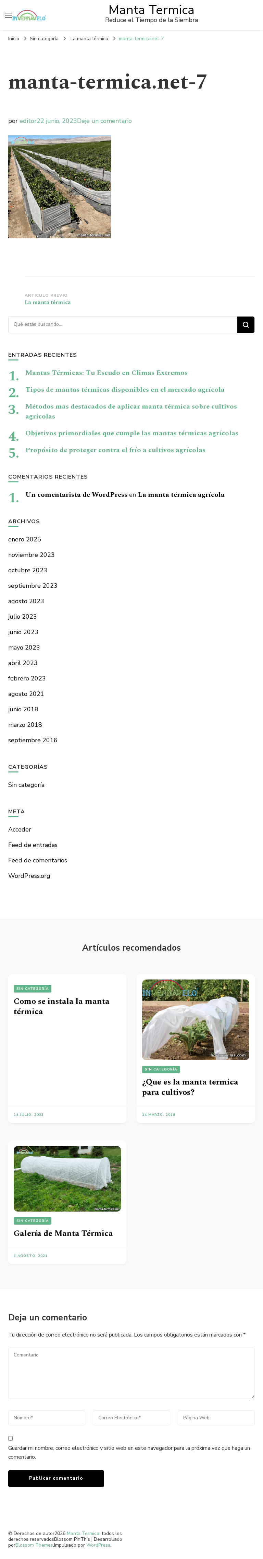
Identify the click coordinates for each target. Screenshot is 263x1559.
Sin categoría (44, 38)
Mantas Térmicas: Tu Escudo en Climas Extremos (106, 373)
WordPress (98, 1545)
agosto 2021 (26, 694)
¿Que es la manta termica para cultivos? (190, 1087)
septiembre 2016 (33, 740)
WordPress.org (29, 876)
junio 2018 (23, 709)
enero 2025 (24, 539)
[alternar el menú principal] (8, 15)
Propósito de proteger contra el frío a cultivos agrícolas (115, 450)
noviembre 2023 (31, 555)
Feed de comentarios (37, 860)
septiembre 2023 (33, 586)
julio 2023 (22, 616)
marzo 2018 (25, 725)
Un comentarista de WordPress (76, 495)
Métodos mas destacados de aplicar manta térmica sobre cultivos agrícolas (131, 411)
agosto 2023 (26, 601)
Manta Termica (152, 10)
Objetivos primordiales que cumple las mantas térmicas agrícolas (131, 433)
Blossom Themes (34, 1545)
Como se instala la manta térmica (62, 1006)
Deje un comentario (104, 121)
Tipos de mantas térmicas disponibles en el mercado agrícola (125, 390)
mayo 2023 (24, 647)
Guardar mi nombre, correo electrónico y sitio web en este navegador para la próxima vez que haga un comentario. (129, 1452)
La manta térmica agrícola (181, 495)
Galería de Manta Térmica (63, 1233)
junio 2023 (23, 632)
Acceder (19, 829)
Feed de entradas (33, 845)
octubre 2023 (27, 570)
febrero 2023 (27, 678)
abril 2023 (23, 663)
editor (28, 121)
